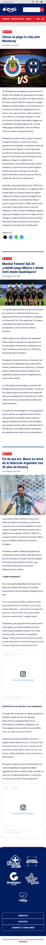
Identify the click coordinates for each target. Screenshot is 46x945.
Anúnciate (23, 915)
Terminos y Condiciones (23, 927)
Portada (6, 19)
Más (38, 19)
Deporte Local (17, 19)
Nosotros (23, 921)
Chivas (28, 19)
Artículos (8, 32)
